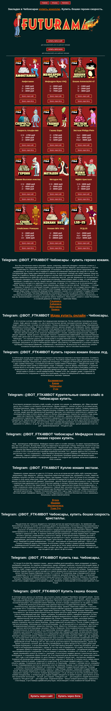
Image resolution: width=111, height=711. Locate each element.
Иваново (55, 502)
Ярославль (55, 306)
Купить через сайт (28, 96)
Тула (55, 388)
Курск (55, 500)
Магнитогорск (55, 505)
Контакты (65, 3)
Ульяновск (55, 301)
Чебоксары (55, 386)
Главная (44, 3)
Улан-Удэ (55, 508)
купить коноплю (49, 9)
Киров (55, 383)
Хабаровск (55, 303)
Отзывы (55, 3)
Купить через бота (28, 101)
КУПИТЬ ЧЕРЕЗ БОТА (56, 49)
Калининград (55, 380)
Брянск (55, 309)
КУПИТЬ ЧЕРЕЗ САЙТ (55, 41)
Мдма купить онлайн (68, 315)
